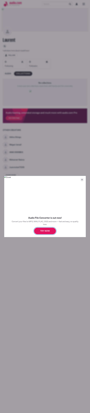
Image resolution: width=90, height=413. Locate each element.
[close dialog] (82, 180)
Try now (45, 231)
